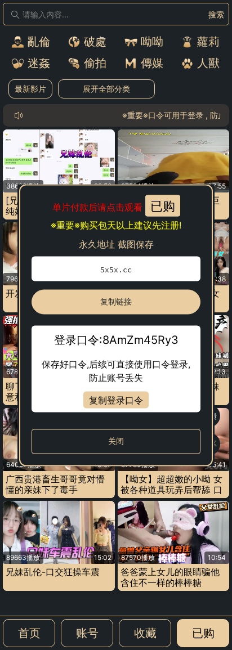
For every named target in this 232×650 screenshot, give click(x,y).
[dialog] (116, 325)
